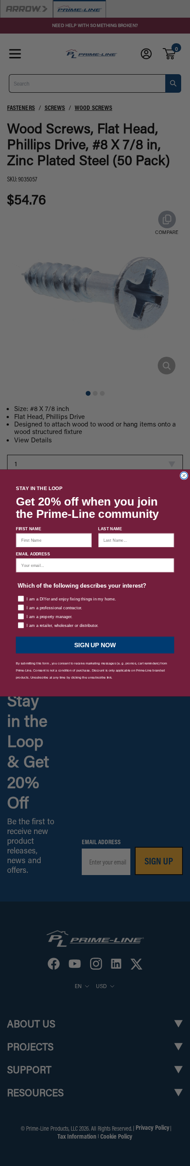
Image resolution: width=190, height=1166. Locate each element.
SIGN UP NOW (95, 644)
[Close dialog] (184, 475)
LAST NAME (110, 529)
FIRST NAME (28, 529)
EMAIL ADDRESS (33, 553)
